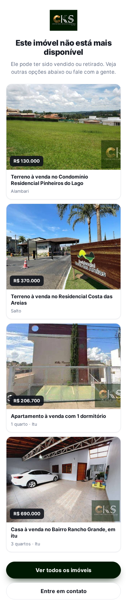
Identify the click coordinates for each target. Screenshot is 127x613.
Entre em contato (64, 591)
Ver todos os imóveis (63, 570)
